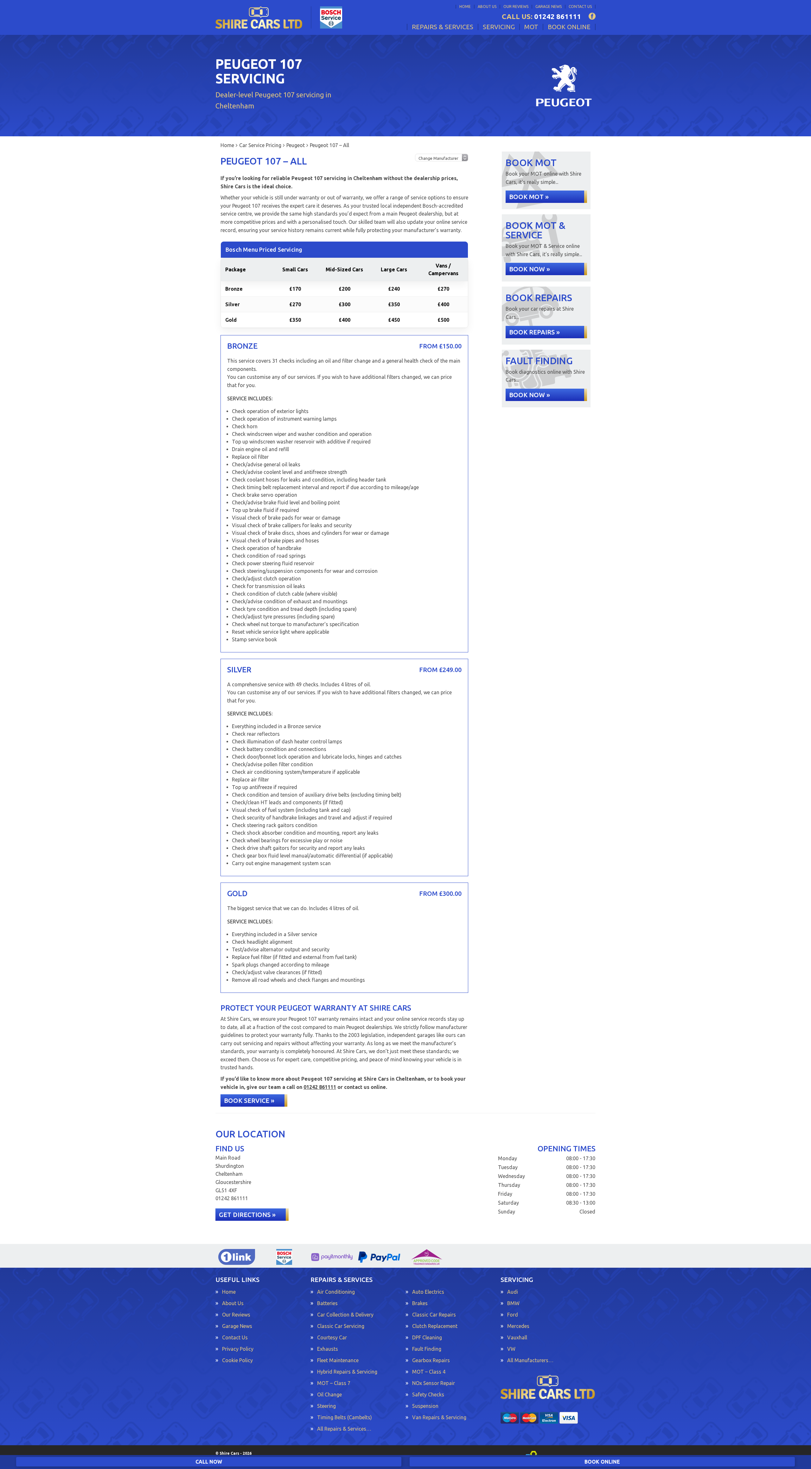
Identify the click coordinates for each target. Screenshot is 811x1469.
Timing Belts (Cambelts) (344, 1417)
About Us (487, 6)
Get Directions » (247, 1214)
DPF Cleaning (427, 1337)
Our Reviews (515, 6)
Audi (512, 1291)
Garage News (548, 6)
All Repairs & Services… (344, 1428)
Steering (326, 1405)
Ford (512, 1314)
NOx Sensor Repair (433, 1383)
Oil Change (329, 1394)
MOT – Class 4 (428, 1371)
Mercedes (518, 1326)
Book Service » (249, 1100)
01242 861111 (541, 16)
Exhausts (327, 1348)
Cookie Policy (237, 1360)
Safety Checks (428, 1394)
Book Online (569, 27)
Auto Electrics (428, 1291)
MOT (531, 27)
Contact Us (580, 6)
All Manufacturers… (530, 1360)
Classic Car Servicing (340, 1326)
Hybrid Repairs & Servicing (347, 1371)
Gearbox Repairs (431, 1360)
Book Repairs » (534, 332)
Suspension (425, 1405)
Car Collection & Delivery (345, 1314)
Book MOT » (529, 196)
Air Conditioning (336, 1291)
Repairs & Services (442, 27)
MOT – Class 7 (333, 1383)
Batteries (327, 1303)
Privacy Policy (237, 1348)
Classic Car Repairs (434, 1314)
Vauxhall (517, 1337)
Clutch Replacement (434, 1326)
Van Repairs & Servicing (439, 1417)
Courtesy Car (332, 1337)
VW (511, 1348)
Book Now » (529, 269)
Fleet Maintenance (338, 1360)
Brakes (420, 1303)
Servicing (499, 27)
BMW (513, 1303)
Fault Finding (426, 1348)
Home (465, 6)
